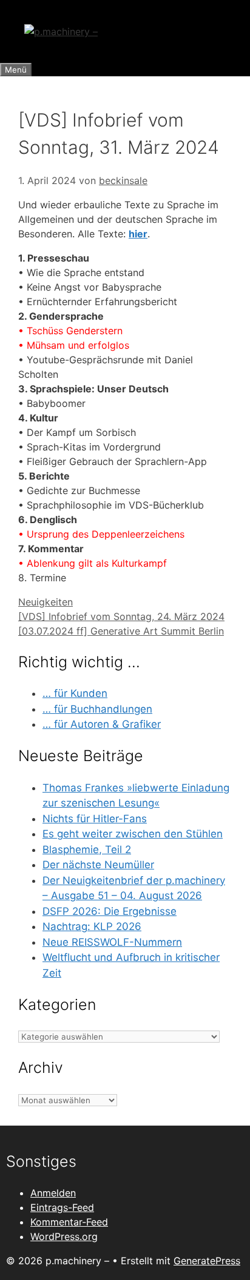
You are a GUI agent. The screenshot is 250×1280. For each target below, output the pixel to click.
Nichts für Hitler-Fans (94, 819)
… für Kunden (74, 693)
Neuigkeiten (45, 602)
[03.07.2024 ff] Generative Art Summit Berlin (121, 631)
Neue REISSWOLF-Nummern (112, 942)
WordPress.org (64, 1236)
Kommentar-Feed (69, 1222)
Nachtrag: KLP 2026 (91, 926)
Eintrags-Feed (62, 1207)
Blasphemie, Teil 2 (86, 849)
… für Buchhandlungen (97, 709)
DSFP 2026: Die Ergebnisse (109, 911)
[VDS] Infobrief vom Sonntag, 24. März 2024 (121, 616)
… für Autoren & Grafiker (101, 724)
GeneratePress (207, 1261)
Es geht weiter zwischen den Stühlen (132, 834)
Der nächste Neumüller (98, 865)
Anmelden (53, 1193)
